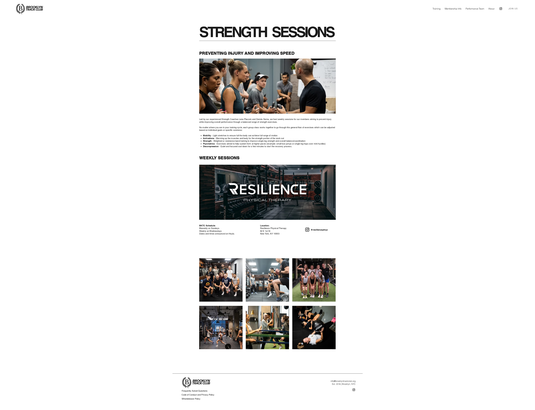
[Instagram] (307, 229)
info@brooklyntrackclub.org (343, 381)
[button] (437, 8)
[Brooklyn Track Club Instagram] (501, 8)
